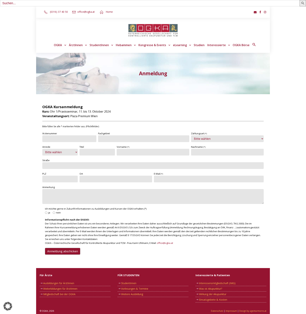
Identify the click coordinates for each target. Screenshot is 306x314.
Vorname (123, 146)
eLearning (180, 45)
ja (49, 212)
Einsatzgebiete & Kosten (213, 299)
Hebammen (124, 45)
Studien (199, 45)
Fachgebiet (104, 133)
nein (58, 212)
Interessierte (216, 45)
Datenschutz (217, 310)
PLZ (44, 173)
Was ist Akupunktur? (210, 288)
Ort (81, 173)
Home (109, 11)
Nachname (198, 146)
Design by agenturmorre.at (252, 310)
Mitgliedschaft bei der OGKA (59, 294)
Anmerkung (48, 187)
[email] (255, 12)
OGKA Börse (241, 45)
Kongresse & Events (152, 45)
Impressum (231, 310)
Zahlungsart (199, 133)
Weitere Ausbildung (132, 294)
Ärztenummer (49, 133)
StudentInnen (99, 45)
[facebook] (260, 12)
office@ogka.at (86, 11)
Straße (46, 160)
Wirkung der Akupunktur (212, 294)
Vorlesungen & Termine (134, 288)
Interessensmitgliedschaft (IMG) (217, 283)
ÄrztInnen (76, 45)
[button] (254, 47)
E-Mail (158, 173)
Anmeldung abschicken (62, 251)
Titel (82, 146)
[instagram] (265, 12)
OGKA (58, 45)
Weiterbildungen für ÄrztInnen (60, 288)
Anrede (46, 146)
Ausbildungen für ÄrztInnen (58, 283)
